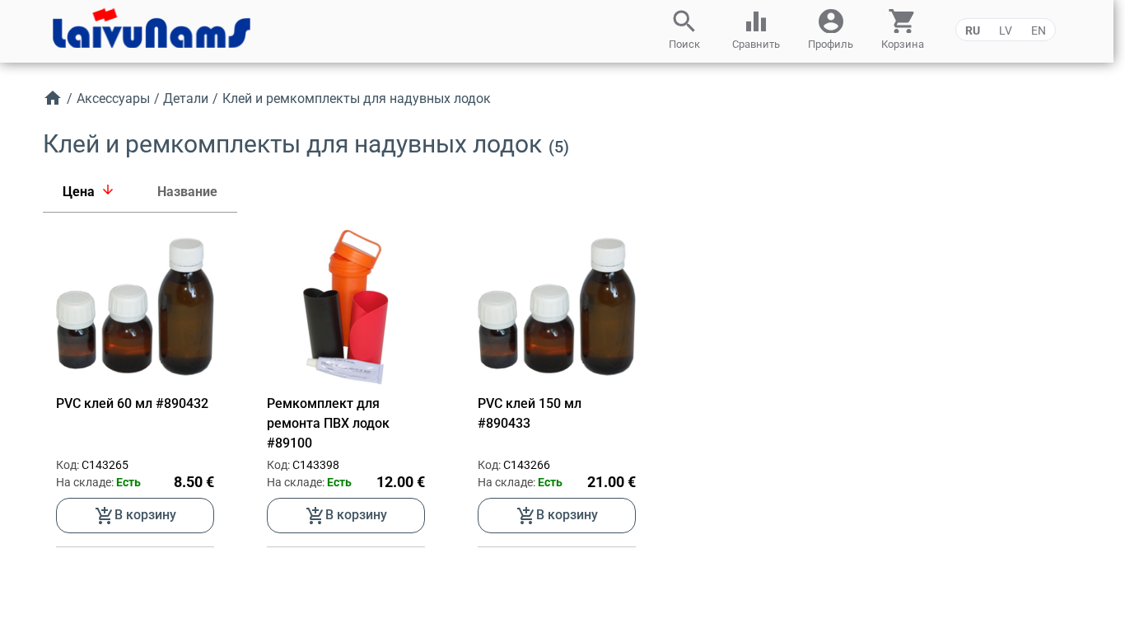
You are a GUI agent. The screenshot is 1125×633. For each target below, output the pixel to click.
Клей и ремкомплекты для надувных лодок (356, 98)
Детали (185, 98)
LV (1005, 30)
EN (1038, 30)
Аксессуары (113, 98)
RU (972, 30)
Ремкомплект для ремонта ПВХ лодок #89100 (328, 423)
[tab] (90, 192)
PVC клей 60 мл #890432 (132, 403)
